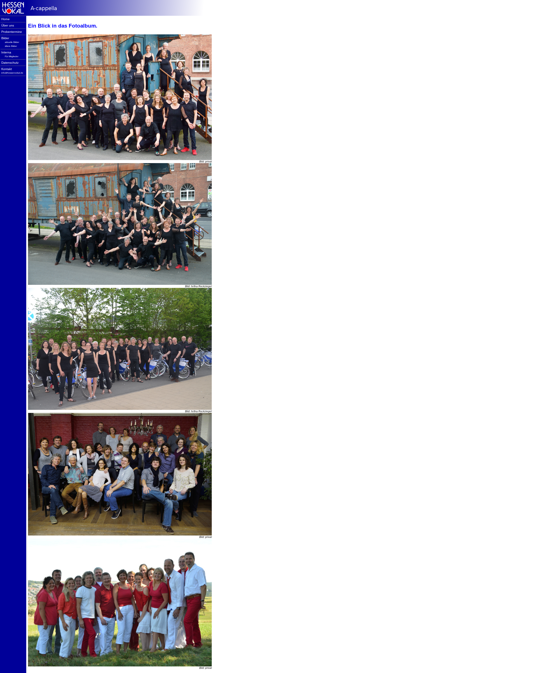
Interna (6, 52)
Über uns (7, 25)
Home (5, 19)
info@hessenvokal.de (12, 73)
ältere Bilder (11, 46)
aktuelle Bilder (12, 42)
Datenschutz (10, 62)
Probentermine (11, 31)
